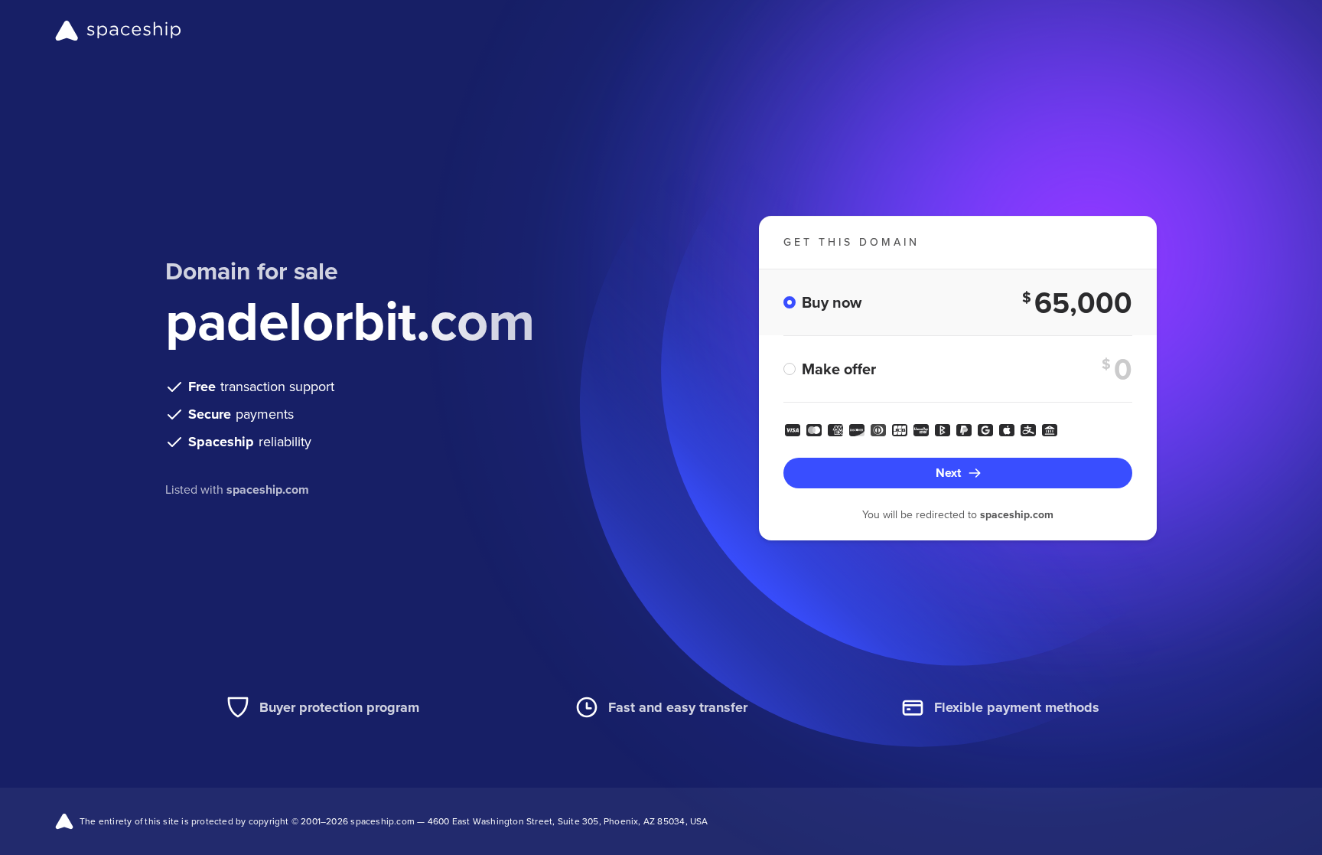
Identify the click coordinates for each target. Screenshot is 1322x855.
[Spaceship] (118, 30)
